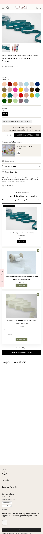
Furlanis (5, 480)
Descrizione (9, 161)
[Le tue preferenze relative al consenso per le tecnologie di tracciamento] (2, 278)
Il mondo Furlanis (9, 487)
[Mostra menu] (3, 7)
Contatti (4, 509)
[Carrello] (40, 7)
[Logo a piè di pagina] (4, 472)
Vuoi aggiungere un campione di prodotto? (17, 121)
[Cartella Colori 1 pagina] (8, 150)
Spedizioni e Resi (11, 172)
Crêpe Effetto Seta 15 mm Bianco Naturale (21, 277)
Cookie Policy (7, 506)
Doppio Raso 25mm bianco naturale (21, 320)
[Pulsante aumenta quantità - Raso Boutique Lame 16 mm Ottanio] (11, 135)
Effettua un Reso (7, 497)
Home (4, 55)
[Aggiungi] (18, 153)
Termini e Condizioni (8, 499)
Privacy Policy (7, 502)
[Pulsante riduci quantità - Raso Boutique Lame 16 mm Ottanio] (4, 135)
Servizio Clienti (10, 166)
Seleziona (7, 330)
